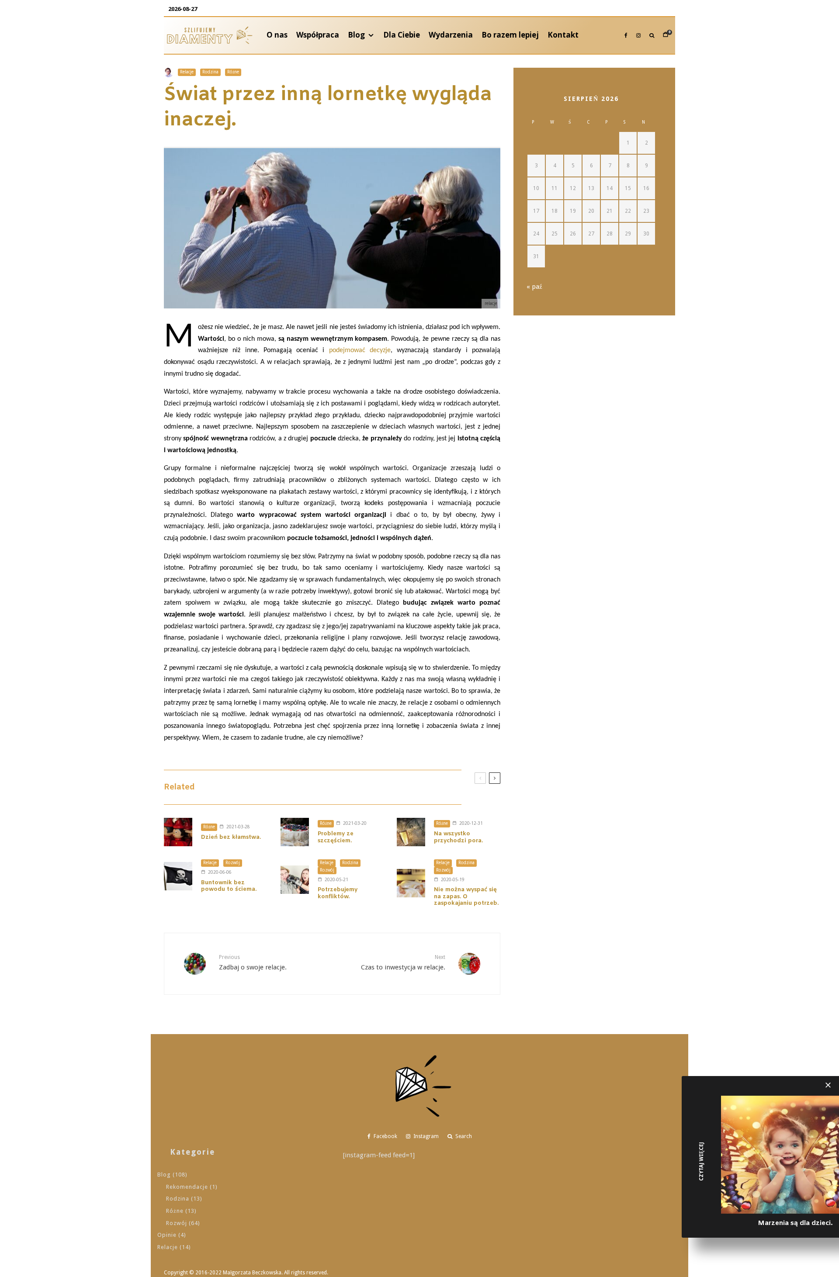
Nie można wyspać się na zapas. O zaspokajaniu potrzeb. (466, 896)
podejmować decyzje (360, 350)
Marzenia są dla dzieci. (795, 1223)
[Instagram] (638, 35)
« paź (534, 287)
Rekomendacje (187, 1187)
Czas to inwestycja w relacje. (403, 962)
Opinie (167, 1235)
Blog (356, 35)
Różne (233, 71)
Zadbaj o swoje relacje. (253, 962)
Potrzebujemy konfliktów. (337, 893)
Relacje (187, 71)
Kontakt (563, 35)
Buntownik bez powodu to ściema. (229, 886)
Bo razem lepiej (510, 35)
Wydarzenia (451, 35)
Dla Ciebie (401, 35)
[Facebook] (626, 35)
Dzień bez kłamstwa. (231, 837)
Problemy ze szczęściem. (336, 837)
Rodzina (210, 71)
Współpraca (317, 35)
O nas (277, 35)
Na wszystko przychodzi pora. (458, 837)
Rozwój (232, 862)
